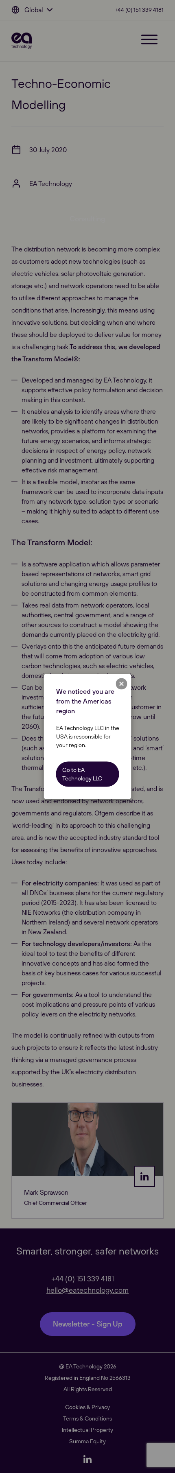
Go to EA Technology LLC (82, 774)
